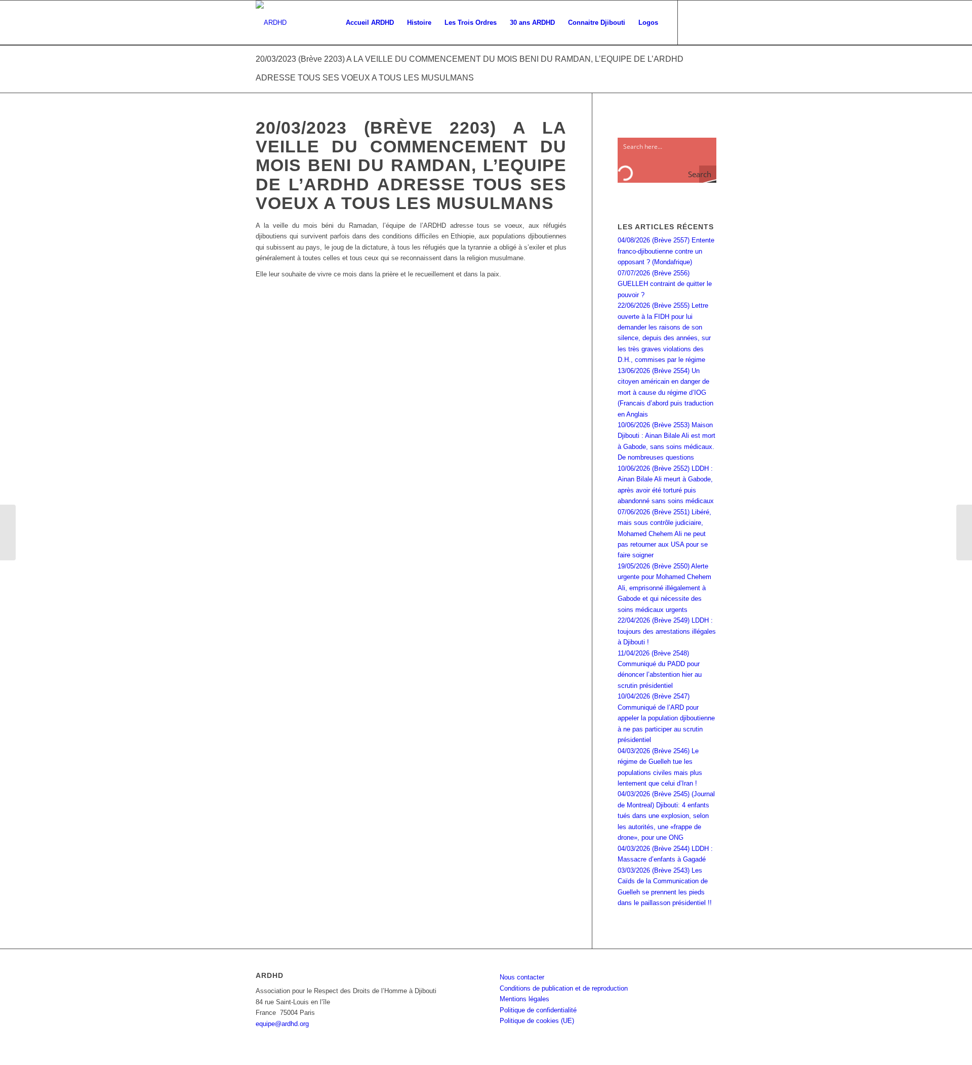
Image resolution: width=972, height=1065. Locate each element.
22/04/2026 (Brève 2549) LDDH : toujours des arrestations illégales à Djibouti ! (667, 631)
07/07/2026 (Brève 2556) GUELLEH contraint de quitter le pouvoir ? (665, 284)
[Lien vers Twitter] (708, 22)
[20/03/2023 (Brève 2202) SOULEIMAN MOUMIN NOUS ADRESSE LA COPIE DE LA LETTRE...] (8, 532)
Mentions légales (524, 999)
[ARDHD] (271, 23)
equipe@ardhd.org (282, 1024)
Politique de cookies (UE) (537, 1021)
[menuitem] (369, 23)
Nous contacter (522, 977)
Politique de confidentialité (538, 1010)
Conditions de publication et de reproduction (564, 988)
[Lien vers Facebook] (693, 22)
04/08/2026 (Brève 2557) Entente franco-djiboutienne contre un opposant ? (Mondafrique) (666, 251)
